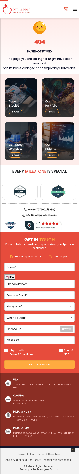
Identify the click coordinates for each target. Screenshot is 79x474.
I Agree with (21, 351)
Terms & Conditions (21, 354)
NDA (66, 354)
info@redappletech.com (41, 214)
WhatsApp (60, 256)
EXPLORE (15, 112)
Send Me (69, 351)
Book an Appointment (28, 256)
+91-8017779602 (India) (41, 209)
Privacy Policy (26, 453)
